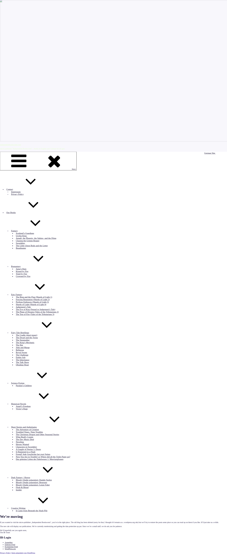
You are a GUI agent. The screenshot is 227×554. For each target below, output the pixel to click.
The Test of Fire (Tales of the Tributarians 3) (35, 314)
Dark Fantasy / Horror (20, 477)
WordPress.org (10, 549)
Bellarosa (20, 350)
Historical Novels (18, 404)
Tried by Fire (21, 274)
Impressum (16, 192)
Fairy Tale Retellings (20, 332)
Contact (9, 189)
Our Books (11, 212)
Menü (74, 169)
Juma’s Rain (21, 269)
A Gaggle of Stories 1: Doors (28, 449)
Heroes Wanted (22, 444)
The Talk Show (22, 362)
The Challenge (22, 355)
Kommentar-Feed (11, 547)
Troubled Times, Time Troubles (29, 432)
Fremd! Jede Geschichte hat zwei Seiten (33, 454)
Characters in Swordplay (26, 447)
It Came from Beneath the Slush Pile (31, 510)
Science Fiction (17, 383)
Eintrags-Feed (10, 545)
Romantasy (16, 266)
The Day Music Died (25, 439)
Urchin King (21, 236)
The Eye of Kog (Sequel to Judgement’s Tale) (35, 309)
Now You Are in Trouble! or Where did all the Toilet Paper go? (43, 457)
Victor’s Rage (22, 409)
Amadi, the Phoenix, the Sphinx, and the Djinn (36, 238)
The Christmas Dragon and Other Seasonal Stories (37, 434)
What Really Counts (24, 437)
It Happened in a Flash (25, 452)
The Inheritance (22, 360)
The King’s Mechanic (25, 342)
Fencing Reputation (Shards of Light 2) (33, 299)
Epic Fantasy (16, 294)
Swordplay (20, 243)
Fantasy (14, 231)
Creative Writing (18, 508)
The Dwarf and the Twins (27, 337)
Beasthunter (21, 248)
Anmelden (9, 543)
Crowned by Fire (23, 276)
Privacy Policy (17, 194)
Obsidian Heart (22, 365)
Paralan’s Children (24, 385)
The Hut (19, 345)
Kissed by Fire (22, 271)
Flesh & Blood (22, 487)
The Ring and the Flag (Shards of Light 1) (34, 297)
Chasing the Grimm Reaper (27, 241)
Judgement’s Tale (23, 307)
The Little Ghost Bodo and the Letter (32, 245)
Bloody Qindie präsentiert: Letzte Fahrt (33, 485)
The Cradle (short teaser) (26, 335)
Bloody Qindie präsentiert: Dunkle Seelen (34, 480)
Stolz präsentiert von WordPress (23, 553)
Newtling (20, 442)
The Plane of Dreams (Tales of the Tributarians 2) (37, 312)
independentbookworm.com (10, 145)
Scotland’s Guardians (25, 233)
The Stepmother (23, 340)
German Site (210, 153)
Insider (19, 490)
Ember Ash (20, 357)
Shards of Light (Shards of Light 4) (31, 304)
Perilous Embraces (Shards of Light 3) (32, 302)
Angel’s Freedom (23, 406)
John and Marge (23, 347)
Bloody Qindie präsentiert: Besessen (31, 482)
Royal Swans (21, 352)
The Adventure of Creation (27, 429)
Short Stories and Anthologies (24, 427)
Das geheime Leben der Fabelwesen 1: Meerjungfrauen (39, 459)
